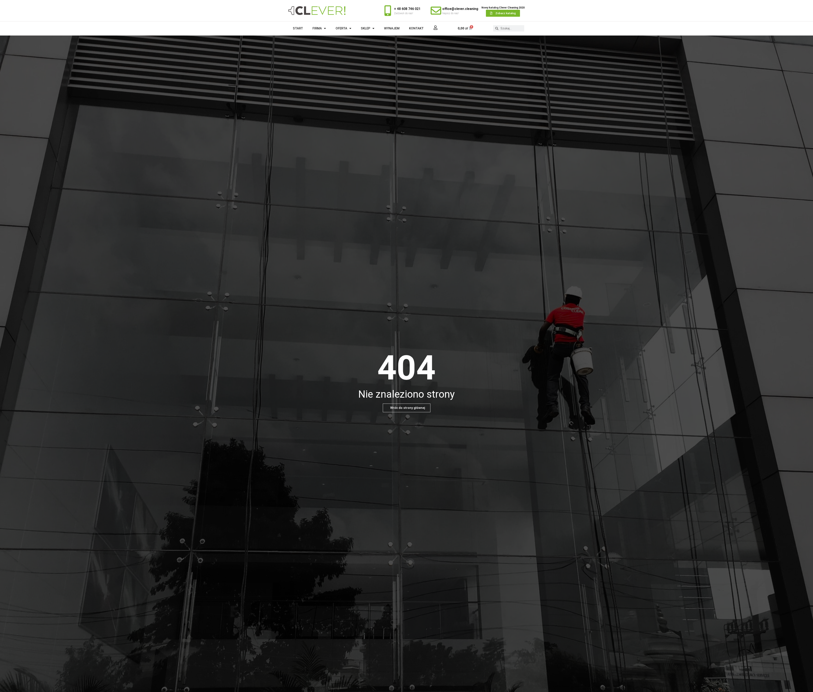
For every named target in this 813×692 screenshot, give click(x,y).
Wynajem (392, 28)
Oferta (341, 28)
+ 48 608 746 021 (407, 9)
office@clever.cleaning (460, 9)
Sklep (365, 28)
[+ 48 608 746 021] (387, 10)
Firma (317, 28)
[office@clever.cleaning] (436, 10)
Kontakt (416, 28)
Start (298, 28)
